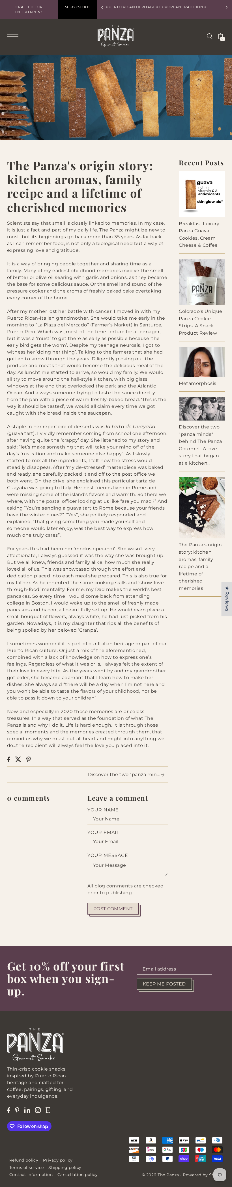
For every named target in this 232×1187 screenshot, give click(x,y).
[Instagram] (38, 1109)
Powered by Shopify (204, 1174)
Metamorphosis (197, 383)
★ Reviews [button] (226, 599)
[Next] (226, 7)
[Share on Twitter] (18, 759)
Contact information (31, 1174)
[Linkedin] (27, 1109)
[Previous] (102, 7)
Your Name (103, 810)
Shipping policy (64, 1167)
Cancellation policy (77, 1174)
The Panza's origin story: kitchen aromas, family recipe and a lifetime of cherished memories (200, 566)
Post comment (113, 908)
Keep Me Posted (164, 984)
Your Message (107, 855)
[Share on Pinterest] (28, 759)
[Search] (210, 36)
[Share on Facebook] (8, 759)
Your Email (103, 832)
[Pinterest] (17, 1109)
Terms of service (26, 1167)
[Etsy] (48, 1109)
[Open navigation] (14, 36)
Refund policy (23, 1160)
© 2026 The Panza (160, 1174)
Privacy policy (58, 1160)
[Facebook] (8, 1109)
